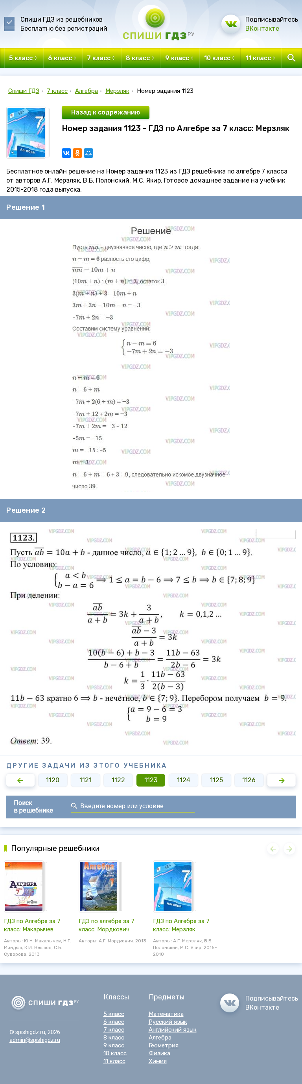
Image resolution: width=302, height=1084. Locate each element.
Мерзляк (117, 90)
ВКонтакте (262, 28)
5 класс (113, 1014)
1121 (85, 780)
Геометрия (164, 1045)
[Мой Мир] (88, 153)
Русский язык (168, 1021)
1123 (150, 780)
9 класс (113, 1045)
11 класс (114, 1061)
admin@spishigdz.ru (34, 1040)
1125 (216, 780)
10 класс (115, 1053)
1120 (52, 780)
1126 (249, 780)
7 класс (57, 90)
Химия (158, 1061)
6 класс (113, 1021)
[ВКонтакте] (66, 153)
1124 (183, 780)
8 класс (113, 1037)
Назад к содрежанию (105, 112)
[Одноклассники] (77, 153)
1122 (118, 780)
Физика (159, 1053)
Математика (166, 1014)
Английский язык (173, 1029)
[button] (20, 780)
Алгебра (86, 90)
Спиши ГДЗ (23, 90)
